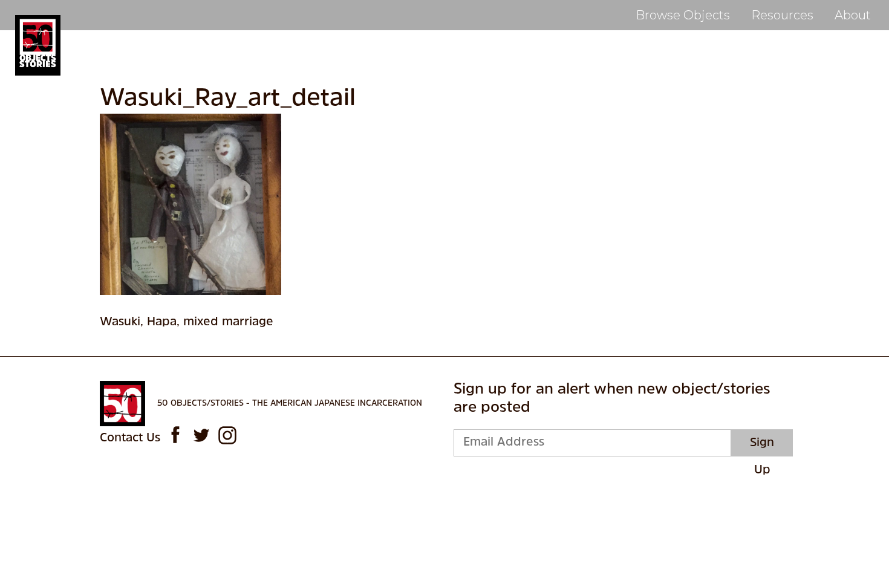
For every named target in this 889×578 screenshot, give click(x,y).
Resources (782, 15)
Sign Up (762, 446)
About (853, 15)
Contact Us (130, 438)
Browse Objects (683, 15)
